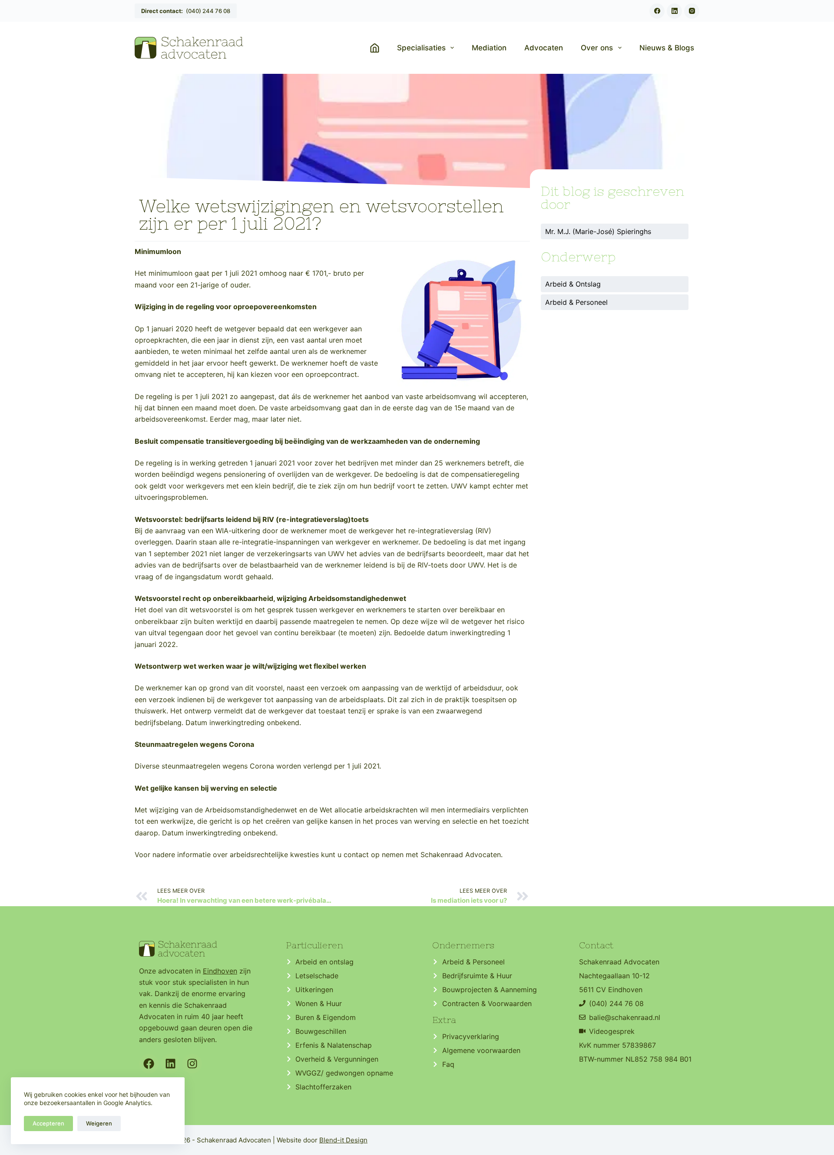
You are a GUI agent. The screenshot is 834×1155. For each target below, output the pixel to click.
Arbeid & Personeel (576, 302)
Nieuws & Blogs (666, 47)
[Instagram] (691, 11)
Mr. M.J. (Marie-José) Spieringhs (598, 231)
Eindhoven (220, 971)
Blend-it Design (343, 1140)
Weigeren (99, 1123)
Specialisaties (421, 47)
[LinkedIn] (674, 11)
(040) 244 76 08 (185, 10)
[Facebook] (657, 11)
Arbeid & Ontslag (573, 284)
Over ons (597, 47)
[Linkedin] (170, 1063)
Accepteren (48, 1123)
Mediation (489, 47)
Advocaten (543, 47)
